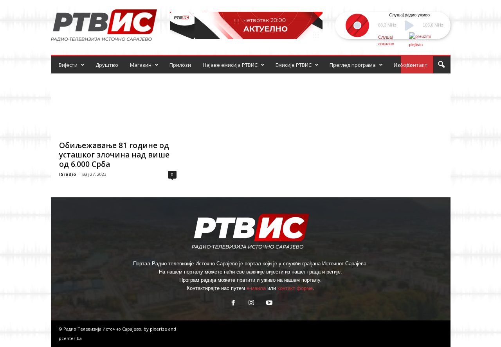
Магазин (140, 64)
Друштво (107, 64)
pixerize (159, 329)
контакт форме (295, 288)
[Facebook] (233, 303)
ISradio (67, 174)
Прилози (180, 64)
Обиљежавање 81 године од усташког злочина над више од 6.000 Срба (114, 154)
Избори (403, 64)
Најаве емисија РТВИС (230, 64)
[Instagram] (251, 303)
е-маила (256, 288)
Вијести (68, 64)
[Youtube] (268, 303)
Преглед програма (353, 64)
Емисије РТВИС (294, 64)
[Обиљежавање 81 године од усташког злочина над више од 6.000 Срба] (118, 104)
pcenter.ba (70, 338)
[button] (441, 64)
